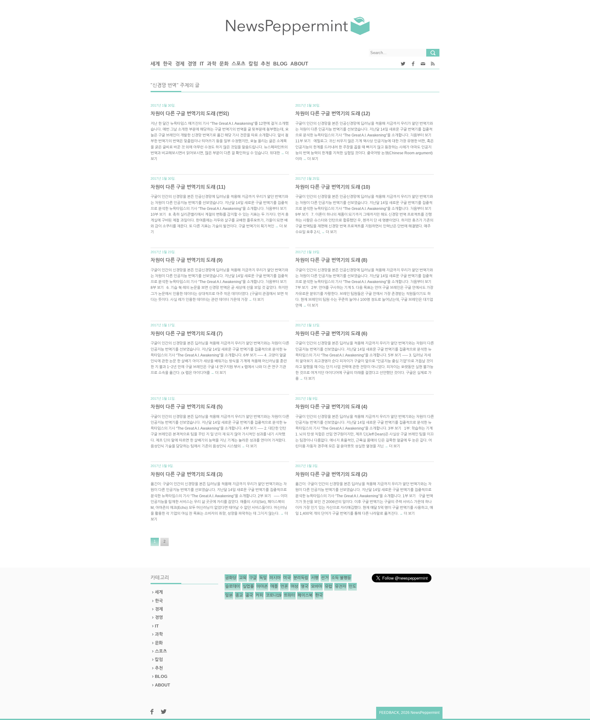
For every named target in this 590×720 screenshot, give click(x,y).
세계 (155, 63)
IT (202, 63)
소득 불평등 (341, 578)
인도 (352, 586)
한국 (167, 63)
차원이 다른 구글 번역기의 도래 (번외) (190, 113)
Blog (280, 63)
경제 (179, 63)
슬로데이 (232, 586)
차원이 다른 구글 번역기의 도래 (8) (331, 260)
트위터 (289, 595)
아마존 (262, 586)
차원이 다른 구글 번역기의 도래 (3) (186, 474)
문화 (224, 63)
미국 (287, 578)
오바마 (316, 586)
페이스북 (305, 595)
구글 (253, 578)
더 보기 (312, 159)
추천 (265, 63)
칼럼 (253, 63)
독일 (263, 578)
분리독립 (300, 578)
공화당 (230, 578)
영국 (304, 586)
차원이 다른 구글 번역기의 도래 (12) (332, 113)
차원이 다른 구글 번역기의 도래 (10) (332, 187)
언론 (284, 586)
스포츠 (239, 63)
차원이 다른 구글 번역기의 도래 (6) (331, 333)
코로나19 (273, 595)
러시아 (275, 578)
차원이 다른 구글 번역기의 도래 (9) (186, 260)
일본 (229, 595)
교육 (242, 578)
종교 (239, 595)
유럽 (328, 586)
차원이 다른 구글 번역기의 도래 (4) (331, 406)
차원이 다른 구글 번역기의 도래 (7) (186, 333)
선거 (324, 578)
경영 (192, 63)
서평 (314, 578)
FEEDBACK (389, 712)
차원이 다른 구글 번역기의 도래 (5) (186, 406)
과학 (211, 63)
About (299, 63)
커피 (259, 595)
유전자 (340, 586)
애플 (274, 586)
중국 (249, 595)
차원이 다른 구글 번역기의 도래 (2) (331, 474)
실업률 (248, 586)
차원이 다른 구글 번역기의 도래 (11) (188, 187)
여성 (294, 586)
